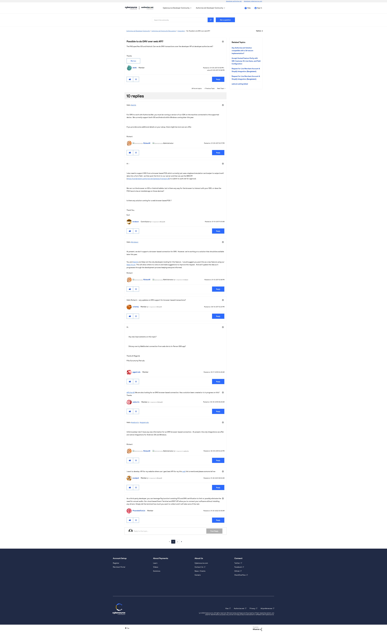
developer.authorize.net (234, 1)
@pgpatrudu (144, 422)
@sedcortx (135, 422)
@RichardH (131, 392)
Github (236, 571)
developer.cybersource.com (253, 1)
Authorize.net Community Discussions (163, 31)
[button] (130, 79)
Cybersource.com (201, 563)
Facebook (238, 567)
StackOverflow (240, 575)
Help (249, 8)
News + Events (200, 571)
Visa (226, 608)
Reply (218, 79)
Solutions (156, 571)
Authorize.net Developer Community (209, 8)
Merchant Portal (119, 567)
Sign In (259, 8)
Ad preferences (266, 608)
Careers (198, 575)
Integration (181, 31)
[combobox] (183, 19)
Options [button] (258, 31)
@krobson (134, 242)
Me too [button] (133, 61)
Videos (155, 567)
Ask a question (225, 20)
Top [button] (128, 628)
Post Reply (214, 531)
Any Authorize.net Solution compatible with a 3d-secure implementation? (242, 50)
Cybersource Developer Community (131, 7)
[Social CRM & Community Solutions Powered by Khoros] (257, 629)
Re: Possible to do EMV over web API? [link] (198, 31)
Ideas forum (131, 265)
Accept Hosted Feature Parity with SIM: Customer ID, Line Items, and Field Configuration (246, 61)
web (183, 471)
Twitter (237, 563)
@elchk (133, 105)
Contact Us (199, 567)
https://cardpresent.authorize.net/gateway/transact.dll (148, 179)
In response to (158, 221)
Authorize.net (239, 608)
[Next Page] (181, 541)
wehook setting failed (240, 84)
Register (116, 563)
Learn (155, 563)
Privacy (252, 608)
